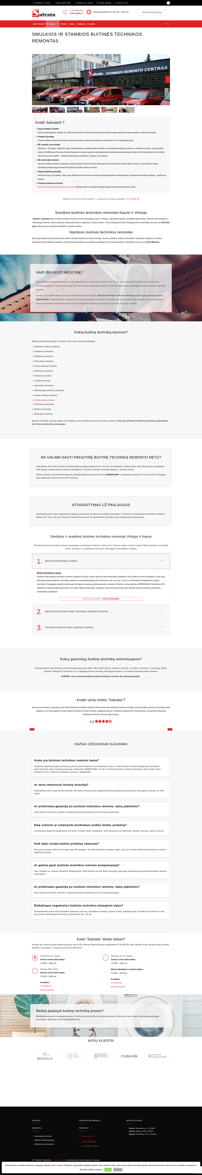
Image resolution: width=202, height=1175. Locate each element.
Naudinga (81, 24)
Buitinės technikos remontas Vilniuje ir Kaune (56, 187)
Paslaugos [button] (51, 24)
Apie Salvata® (38, 24)
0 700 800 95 (76, 10)
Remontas (37, 1128)
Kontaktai (91, 24)
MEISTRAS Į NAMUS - (101, 599)
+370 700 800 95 (89, 1142)
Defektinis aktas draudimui (44, 1144)
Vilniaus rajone (120, 545)
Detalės (64, 24)
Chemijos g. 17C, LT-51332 (142, 1134)
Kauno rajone (135, 545)
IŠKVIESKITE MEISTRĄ (151, 12)
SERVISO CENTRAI (134, 1120)
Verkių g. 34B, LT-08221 (141, 1131)
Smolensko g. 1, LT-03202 (142, 1128)
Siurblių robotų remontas (44, 400)
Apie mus (36, 1120)
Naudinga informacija (89, 1120)
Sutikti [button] (108, 1170)
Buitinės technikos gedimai (44, 1140)
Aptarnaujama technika (43, 1136)
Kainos (72, 24)
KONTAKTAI (84, 1128)
